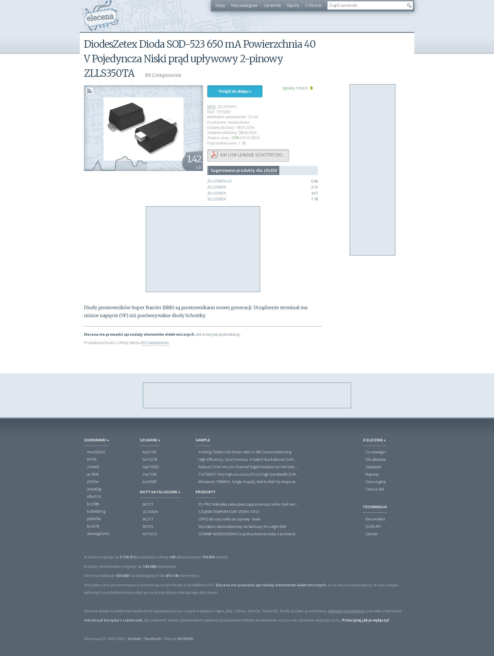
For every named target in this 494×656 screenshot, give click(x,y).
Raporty (293, 5)
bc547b (93, 526)
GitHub (372, 534)
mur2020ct (96, 452)
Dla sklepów (376, 459)
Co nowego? (376, 452)
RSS (89, 90)
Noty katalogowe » (160, 491)
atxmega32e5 (98, 534)
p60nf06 (94, 519)
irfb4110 (94, 496)
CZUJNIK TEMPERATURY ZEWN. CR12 (228, 512)
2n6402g (94, 489)
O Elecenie (313, 5)
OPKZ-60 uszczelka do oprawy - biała (229, 519)
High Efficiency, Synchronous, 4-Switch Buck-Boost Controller (248, 459)
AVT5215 (150, 534)
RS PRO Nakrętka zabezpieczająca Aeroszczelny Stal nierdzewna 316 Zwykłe (248, 504)
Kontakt (134, 638)
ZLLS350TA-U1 (219, 181)
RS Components (155, 342)
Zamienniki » (96, 439)
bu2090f (149, 482)
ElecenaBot (375, 519)
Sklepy (220, 5)
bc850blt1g (96, 511)
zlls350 (270, 170)
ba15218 (150, 459)
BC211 (148, 504)
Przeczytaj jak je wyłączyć (365, 620)
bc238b (93, 504)
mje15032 (151, 467)
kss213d (149, 452)
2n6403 (93, 467)
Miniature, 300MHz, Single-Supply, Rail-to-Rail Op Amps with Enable (248, 482)
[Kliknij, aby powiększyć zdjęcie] (143, 128)
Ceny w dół (375, 489)
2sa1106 (149, 474)
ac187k (93, 474)
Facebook (152, 638)
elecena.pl (101, 16)
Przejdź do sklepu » (235, 91)
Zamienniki (272, 5)
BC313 (148, 526)
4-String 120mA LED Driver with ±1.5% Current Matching (244, 452)
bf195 (91, 459)
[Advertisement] (203, 249)
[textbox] (366, 5)
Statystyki (373, 467)
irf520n (93, 482)
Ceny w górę (376, 482)
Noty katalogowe (244, 5)
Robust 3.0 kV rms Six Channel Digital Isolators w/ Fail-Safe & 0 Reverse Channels (248, 467)
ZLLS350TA (216, 187)
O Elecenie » (374, 439)
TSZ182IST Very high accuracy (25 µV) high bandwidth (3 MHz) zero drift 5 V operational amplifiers (248, 474)
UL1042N (150, 512)
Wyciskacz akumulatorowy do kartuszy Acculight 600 (242, 526)
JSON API (373, 526)
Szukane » (150, 439)
